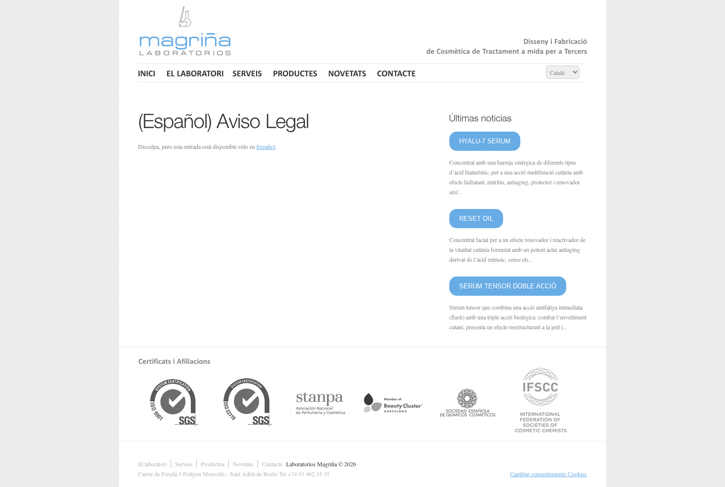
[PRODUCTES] (295, 72)
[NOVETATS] (347, 72)
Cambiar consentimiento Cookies (548, 474)
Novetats (243, 464)
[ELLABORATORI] (194, 72)
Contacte (272, 464)
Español (265, 146)
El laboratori (152, 464)
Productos (212, 464)
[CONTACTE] (397, 72)
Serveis (183, 464)
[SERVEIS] (247, 72)
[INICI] (148, 72)
